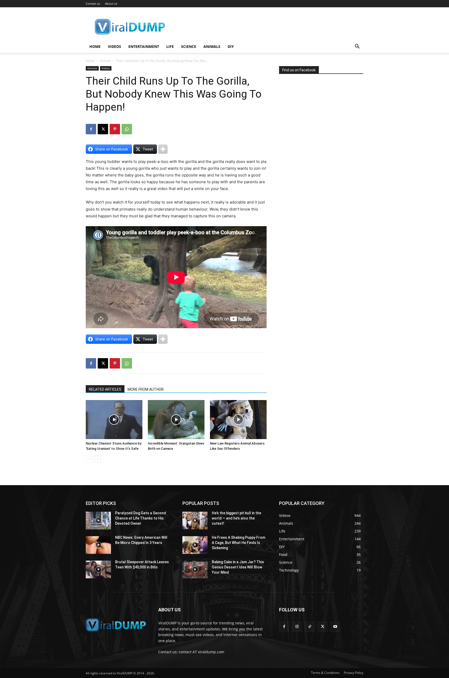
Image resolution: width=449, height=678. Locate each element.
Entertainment (143, 46)
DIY (231, 46)
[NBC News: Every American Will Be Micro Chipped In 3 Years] (98, 545)
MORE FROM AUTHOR (146, 389)
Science (188, 46)
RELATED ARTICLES (105, 389)
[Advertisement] (318, 128)
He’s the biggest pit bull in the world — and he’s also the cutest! (236, 518)
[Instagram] (297, 627)
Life (170, 46)
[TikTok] (310, 627)
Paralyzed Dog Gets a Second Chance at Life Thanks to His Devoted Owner (140, 518)
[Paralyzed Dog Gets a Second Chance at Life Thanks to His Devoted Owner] (98, 520)
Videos (114, 46)
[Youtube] (335, 627)
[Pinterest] (115, 129)
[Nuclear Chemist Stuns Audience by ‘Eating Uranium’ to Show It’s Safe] (114, 419)
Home (95, 46)
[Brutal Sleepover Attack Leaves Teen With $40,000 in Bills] (98, 569)
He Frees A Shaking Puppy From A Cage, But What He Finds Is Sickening (238, 542)
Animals (211, 46)
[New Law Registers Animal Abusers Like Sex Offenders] (238, 419)
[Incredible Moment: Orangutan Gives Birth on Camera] (176, 419)
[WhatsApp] (127, 129)
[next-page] (97, 459)
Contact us (93, 3)
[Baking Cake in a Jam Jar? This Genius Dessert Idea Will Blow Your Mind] (195, 569)
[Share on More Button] (163, 149)
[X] (103, 129)
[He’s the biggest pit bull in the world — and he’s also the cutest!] (195, 520)
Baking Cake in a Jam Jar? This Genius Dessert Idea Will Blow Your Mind (238, 567)
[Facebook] (91, 129)
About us (111, 3)
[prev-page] (89, 459)
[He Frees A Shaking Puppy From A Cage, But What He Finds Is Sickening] (195, 545)
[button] (357, 47)
